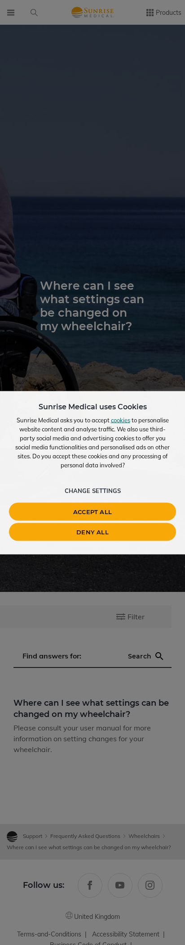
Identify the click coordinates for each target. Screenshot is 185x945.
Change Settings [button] (93, 490)
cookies (120, 419)
